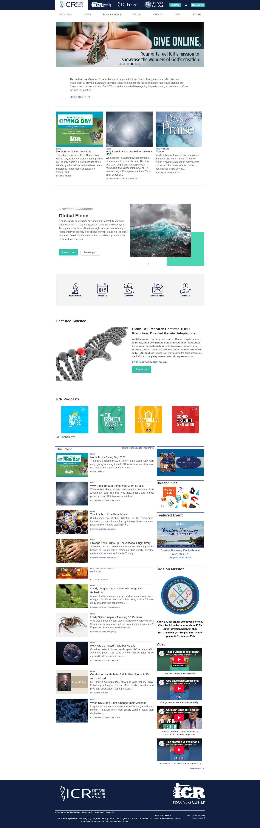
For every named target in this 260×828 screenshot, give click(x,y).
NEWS (58, 149)
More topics (90, 252)
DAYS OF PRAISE (162, 149)
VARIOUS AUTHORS (100, 579)
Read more (142, 369)
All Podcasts (65, 437)
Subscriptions (167, 818)
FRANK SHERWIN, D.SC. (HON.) (104, 529)
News (87, 14)
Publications (112, 14)
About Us (65, 14)
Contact (178, 818)
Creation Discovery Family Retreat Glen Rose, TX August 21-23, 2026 (180, 554)
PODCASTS (149, 448)
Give (177, 14)
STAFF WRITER (98, 472)
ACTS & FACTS (135, 448)
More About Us (80, 97)
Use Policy (159, 815)
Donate (175, 5)
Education (110, 812)
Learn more (68, 252)
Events (158, 14)
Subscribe (199, 5)
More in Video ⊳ (197, 768)
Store (196, 14)
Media (137, 14)
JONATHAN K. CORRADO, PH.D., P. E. (107, 500)
